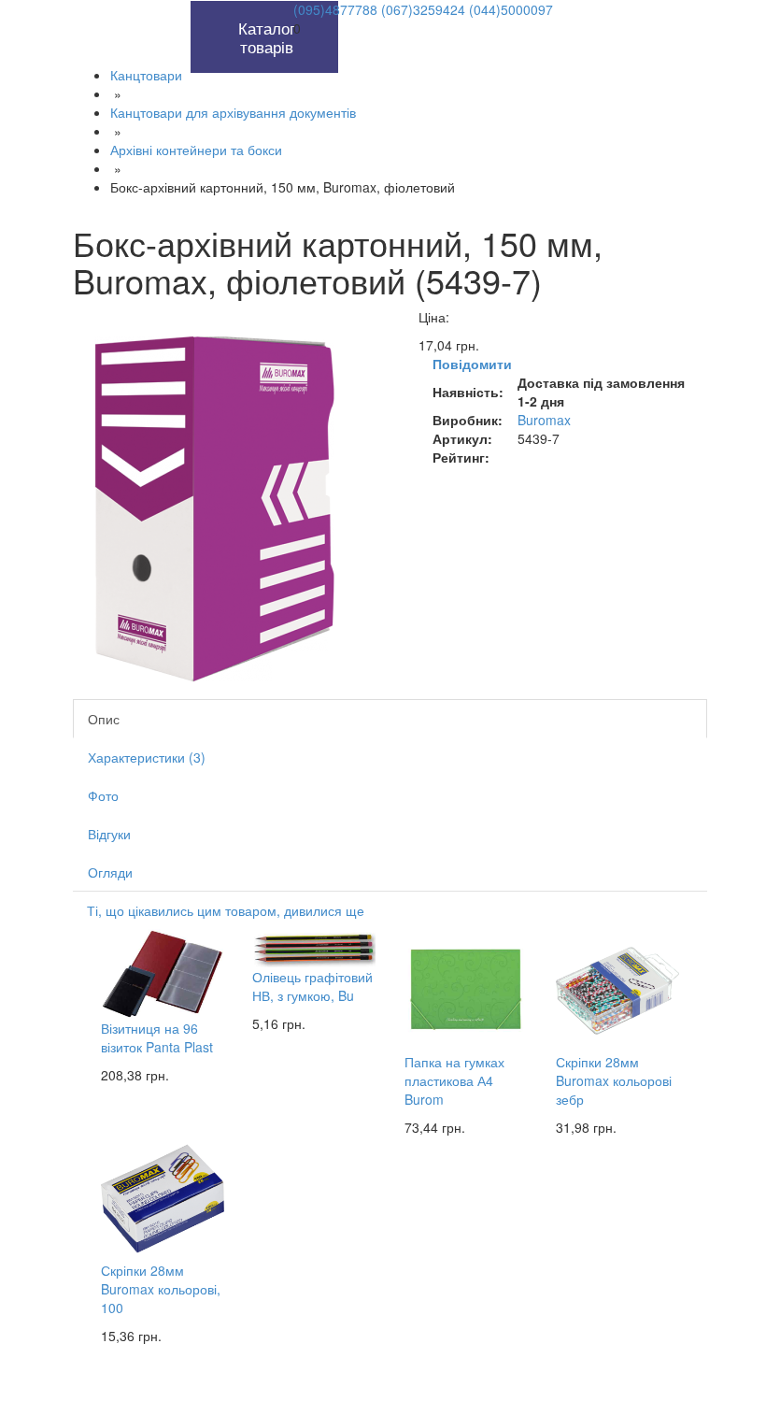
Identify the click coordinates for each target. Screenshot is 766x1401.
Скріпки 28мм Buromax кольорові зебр (614, 1080)
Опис (104, 718)
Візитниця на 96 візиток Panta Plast (157, 1037)
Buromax (544, 419)
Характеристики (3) (147, 757)
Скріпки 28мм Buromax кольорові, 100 (160, 1289)
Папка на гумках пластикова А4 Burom (454, 1080)
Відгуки (109, 833)
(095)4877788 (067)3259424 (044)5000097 (423, 9)
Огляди (110, 872)
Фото (103, 795)
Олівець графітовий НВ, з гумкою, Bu (312, 986)
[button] (169, 10)
